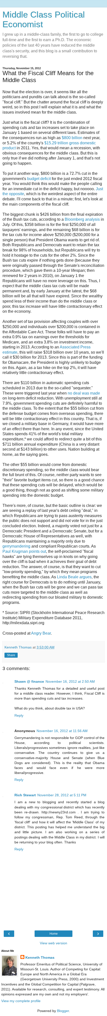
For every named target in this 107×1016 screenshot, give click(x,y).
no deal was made (84, 393)
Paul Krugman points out (24, 551)
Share (11, 655)
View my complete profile (21, 1001)
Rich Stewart (25, 795)
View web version (53, 943)
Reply (18, 715)
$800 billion (72, 138)
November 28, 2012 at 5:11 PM (61, 795)
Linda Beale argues (74, 577)
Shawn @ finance (29, 681)
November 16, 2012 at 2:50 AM (70, 681)
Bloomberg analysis (82, 219)
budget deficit (39, 179)
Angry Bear (41, 633)
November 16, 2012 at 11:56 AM (62, 731)
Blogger (63, 1011)
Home (54, 933)
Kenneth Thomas (39, 957)
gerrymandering (16, 546)
